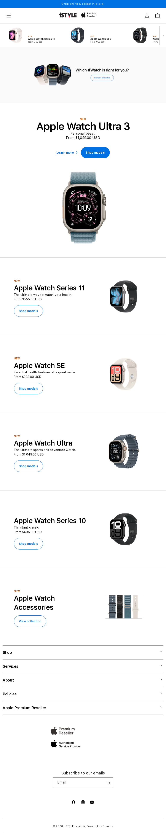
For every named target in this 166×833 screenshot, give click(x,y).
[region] (83, 74)
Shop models (28, 311)
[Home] (68, 15)
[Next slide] (162, 35)
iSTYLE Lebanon (75, 826)
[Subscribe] (108, 782)
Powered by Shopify (100, 826)
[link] (95, 152)
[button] (8, 15)
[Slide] (83, 74)
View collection (30, 621)
